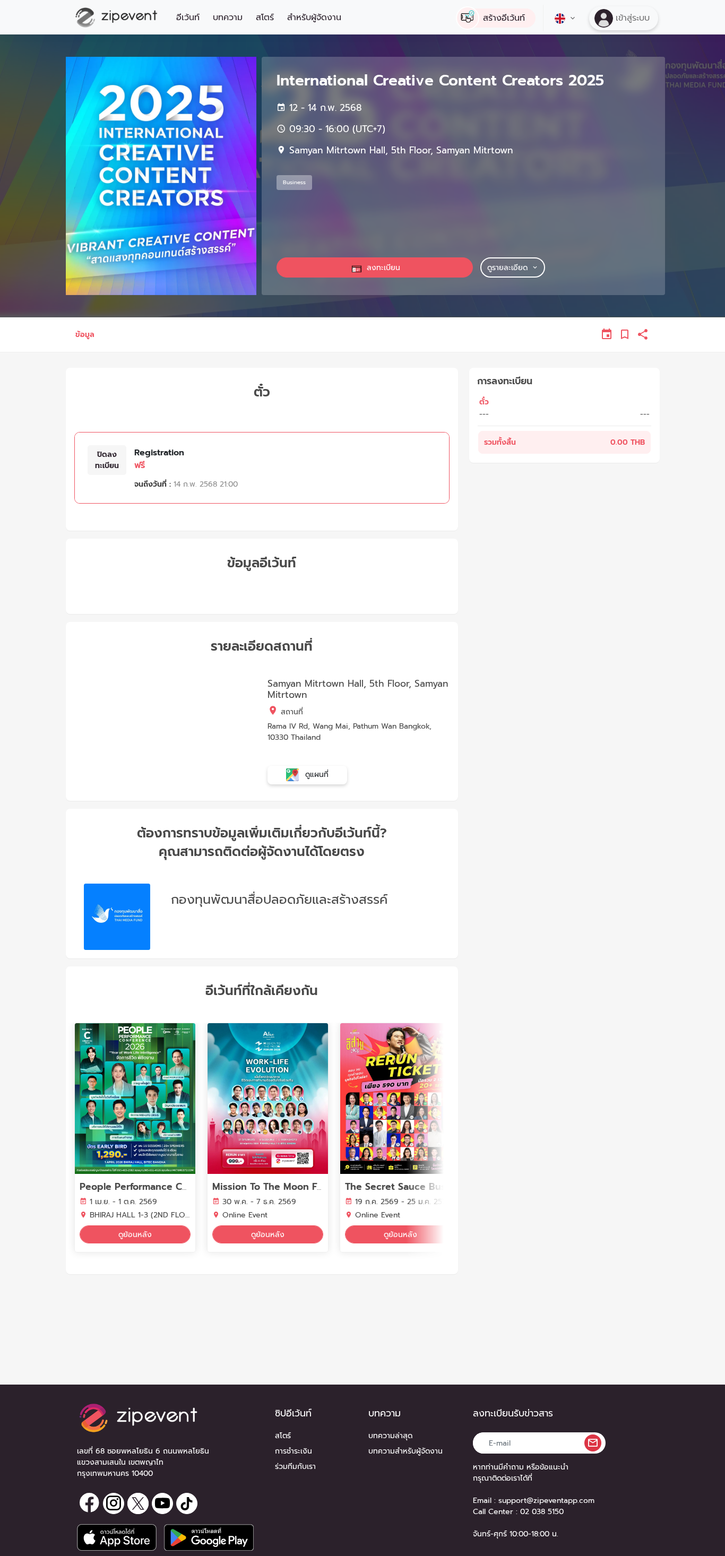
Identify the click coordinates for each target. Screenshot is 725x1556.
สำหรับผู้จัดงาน (314, 17)
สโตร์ (265, 17)
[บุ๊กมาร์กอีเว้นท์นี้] (625, 334)
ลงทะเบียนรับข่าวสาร (513, 1413)
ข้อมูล (84, 334)
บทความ (228, 17)
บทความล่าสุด (390, 1435)
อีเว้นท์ (188, 17)
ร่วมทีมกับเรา (295, 1466)
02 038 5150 (542, 1511)
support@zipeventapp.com (546, 1500)
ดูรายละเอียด (507, 267)
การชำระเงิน (293, 1451)
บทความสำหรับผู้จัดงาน (405, 1451)
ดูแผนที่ (316, 774)
